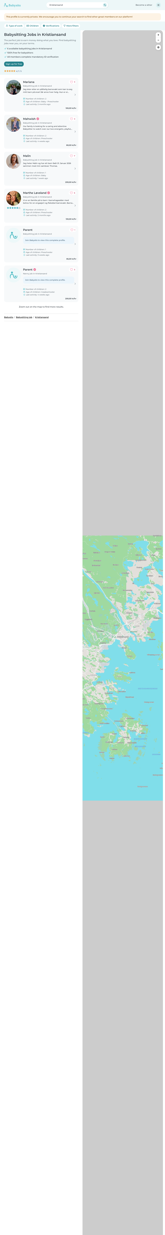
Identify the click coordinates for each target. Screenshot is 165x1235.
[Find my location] (158, 47)
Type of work (15, 26)
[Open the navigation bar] (158, 5)
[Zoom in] (158, 35)
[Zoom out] (158, 40)
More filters (72, 26)
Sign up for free (14, 64)
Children (34, 26)
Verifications (52, 26)
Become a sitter (144, 5)
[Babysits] (12, 5)
